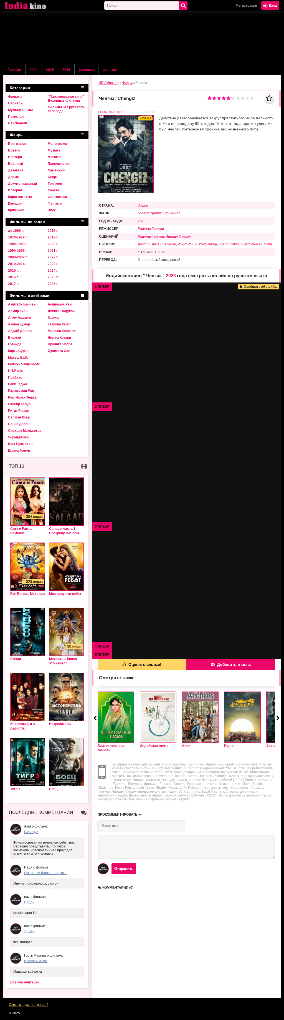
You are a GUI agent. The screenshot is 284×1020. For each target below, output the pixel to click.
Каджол (54, 318)
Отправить (123, 869)
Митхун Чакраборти (24, 364)
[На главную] (31, 5)
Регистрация (246, 5)
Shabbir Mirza (229, 244)
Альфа (29, 932)
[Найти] (183, 5)
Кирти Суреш (18, 351)
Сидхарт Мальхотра (24, 431)
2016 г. (13, 277)
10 (252, 98)
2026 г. (53, 284)
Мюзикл (54, 157)
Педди (29, 902)
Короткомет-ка (20, 197)
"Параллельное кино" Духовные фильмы (66, 98)
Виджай (14, 338)
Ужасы (53, 190)
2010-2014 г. (17, 264)
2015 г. (13, 271)
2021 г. (53, 251)
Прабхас (15, 377)
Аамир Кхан (17, 311)
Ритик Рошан (18, 411)
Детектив (15, 170)
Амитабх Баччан (22, 304)
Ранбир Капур (19, 404)
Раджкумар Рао (21, 391)
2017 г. (13, 284)
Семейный (56, 170)
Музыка (54, 150)
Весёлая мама (35, 961)
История (15, 190)
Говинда (15, 344)
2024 (33, 70)
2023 (142, 221)
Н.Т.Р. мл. (15, 371)
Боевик (14, 150)
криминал (173, 213)
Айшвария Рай (60, 304)
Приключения (59, 164)
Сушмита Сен (59, 351)
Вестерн (15, 157)
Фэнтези (55, 203)
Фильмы (110, 70)
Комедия (15, 203)
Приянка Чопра (60, 344)
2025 (50, 70)
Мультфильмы (20, 110)
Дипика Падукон (61, 311)
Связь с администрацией (29, 1005)
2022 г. (53, 257)
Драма (13, 177)
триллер (157, 213)
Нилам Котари (59, 338)
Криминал (16, 210)
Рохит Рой (186, 244)
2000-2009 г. (17, 257)
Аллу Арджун (19, 318)
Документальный (22, 184)
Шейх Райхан (251, 244)
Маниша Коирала (62, 331)
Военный (15, 164)
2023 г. (53, 264)
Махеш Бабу (18, 357)
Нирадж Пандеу (178, 236)
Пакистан (16, 117)
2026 (66, 70)
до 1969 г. (16, 231)
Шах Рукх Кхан (20, 444)
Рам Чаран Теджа (22, 397)
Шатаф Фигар (206, 244)
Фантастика (57, 197)
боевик (143, 213)
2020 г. (53, 244)
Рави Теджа (17, 384)
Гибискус (31, 832)
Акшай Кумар (19, 324)
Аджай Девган (20, 331)
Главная (14, 70)
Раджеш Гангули (151, 229)
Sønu (268, 244)
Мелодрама (57, 144)
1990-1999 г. (17, 251)
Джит (142, 244)
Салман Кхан (19, 417)
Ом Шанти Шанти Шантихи (45, 873)
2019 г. (53, 237)
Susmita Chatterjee (161, 244)
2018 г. (53, 231)
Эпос (52, 210)
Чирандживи (18, 437)
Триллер (55, 184)
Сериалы (86, 70)
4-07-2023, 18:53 (113, 112)
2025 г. (53, 277)
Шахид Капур (19, 451)
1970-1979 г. (17, 237)
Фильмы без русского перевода (66, 109)
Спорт (53, 177)
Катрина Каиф (59, 324)
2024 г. (53, 271)
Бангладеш (17, 123)
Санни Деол (18, 424)
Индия (143, 205)
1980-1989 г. (17, 244)
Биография (17, 144)
